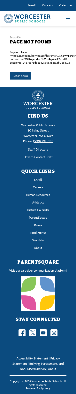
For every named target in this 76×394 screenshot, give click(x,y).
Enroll (31, 5)
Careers (47, 5)
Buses (38, 225)
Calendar (65, 5)
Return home (20, 76)
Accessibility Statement (32, 358)
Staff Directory (38, 149)
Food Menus (38, 233)
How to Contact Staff (38, 157)
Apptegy (45, 388)
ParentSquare (38, 217)
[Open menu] (68, 18)
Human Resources (38, 195)
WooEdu (38, 240)
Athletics (38, 202)
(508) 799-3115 (43, 141)
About (38, 248)
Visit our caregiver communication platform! (38, 270)
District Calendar (38, 210)
